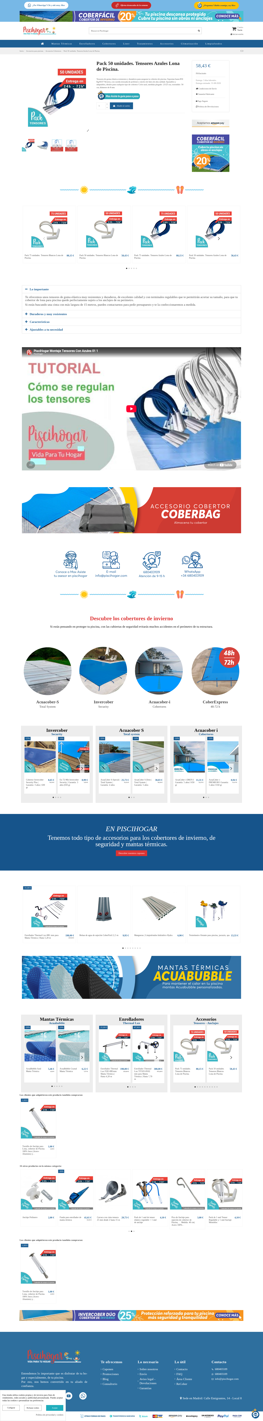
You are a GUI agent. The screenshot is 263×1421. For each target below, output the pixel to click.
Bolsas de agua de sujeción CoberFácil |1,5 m (98, 935)
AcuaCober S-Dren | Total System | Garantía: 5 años (143, 782)
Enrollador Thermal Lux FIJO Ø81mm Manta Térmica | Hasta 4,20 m (109, 1072)
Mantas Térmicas (57, 1019)
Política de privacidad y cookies (49, 1415)
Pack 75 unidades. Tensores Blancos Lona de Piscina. (183, 1071)
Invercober (57, 730)
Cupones (108, 1369)
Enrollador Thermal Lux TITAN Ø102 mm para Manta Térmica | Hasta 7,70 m (143, 1074)
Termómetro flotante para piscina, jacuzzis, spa (209, 935)
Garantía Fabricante (206, 94)
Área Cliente (184, 1379)
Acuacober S (131, 730)
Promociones (111, 1374)
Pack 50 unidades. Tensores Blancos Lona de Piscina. (216, 1071)
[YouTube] (68, 1395)
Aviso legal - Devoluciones (148, 1381)
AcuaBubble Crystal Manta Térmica (68, 1070)
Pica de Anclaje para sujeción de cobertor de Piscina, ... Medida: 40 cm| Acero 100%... (34, 1221)
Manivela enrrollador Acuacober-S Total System (218, 1220)
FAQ (179, 1374)
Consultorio (110, 1384)
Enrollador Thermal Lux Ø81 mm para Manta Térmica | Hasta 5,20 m (41, 936)
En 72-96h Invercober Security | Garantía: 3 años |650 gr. (69, 782)
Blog (106, 1379)
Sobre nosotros (149, 1369)
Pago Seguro (202, 101)
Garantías (145, 1388)
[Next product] (242, 50)
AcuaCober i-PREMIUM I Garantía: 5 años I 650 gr (219, 782)
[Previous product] (241, 50)
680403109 (221, 1374)
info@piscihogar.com (227, 1378)
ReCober (181, 1384)
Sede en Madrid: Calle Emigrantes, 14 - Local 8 (212, 1398)
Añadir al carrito (123, 106)
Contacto (182, 1369)
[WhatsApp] (83, 1395)
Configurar (11, 1408)
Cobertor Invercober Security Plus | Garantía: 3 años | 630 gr (35, 784)
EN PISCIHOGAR (131, 829)
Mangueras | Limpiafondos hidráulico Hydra (153, 935)
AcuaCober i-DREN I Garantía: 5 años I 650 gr (184, 782)
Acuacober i (206, 730)
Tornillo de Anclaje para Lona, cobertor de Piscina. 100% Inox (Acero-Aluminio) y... (33, 1150)
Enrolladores (131, 1019)
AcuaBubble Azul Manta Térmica (33, 1070)
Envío (143, 1374)
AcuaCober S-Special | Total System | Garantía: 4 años (110, 782)
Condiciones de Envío (207, 88)
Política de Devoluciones (207, 106)
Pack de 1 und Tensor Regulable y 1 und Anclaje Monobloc (71, 1220)
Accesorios (206, 1019)
